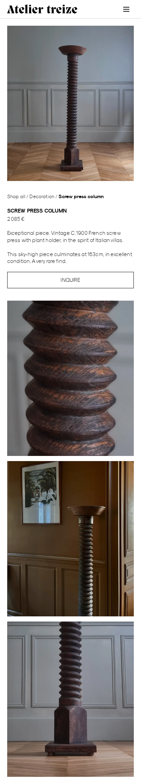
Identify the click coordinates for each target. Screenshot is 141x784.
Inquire (70, 280)
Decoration (41, 196)
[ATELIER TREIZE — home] (42, 8)
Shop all (16, 196)
